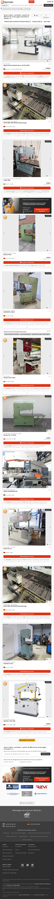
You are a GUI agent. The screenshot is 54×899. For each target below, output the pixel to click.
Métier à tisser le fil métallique (18, 833)
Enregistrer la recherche (27, 740)
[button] (52, 1)
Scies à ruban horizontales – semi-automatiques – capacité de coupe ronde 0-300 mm (28, 334)
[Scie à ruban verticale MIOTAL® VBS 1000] (27, 699)
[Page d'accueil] (1, 8)
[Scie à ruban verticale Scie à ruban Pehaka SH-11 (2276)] (27, 413)
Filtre (36, 15)
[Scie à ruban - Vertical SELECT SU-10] (27, 527)
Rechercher (49, 5)
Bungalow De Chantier (26, 762)
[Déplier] (27, 81)
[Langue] (50, 1)
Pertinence (46, 17)
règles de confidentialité (24, 894)
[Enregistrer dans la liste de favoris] (50, 64)
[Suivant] (50, 44)
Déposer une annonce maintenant (42, 210)
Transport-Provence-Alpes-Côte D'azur (39, 836)
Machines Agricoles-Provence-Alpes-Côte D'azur (39, 833)
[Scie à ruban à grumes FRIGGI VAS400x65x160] (27, 470)
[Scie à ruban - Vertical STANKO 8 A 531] (27, 642)
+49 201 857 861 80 (10, 824)
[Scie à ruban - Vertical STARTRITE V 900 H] (27, 290)
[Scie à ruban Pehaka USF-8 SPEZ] (27, 356)
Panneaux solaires (8, 762)
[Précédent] (3, 44)
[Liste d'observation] (48, 1)
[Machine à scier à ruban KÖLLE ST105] (27, 233)
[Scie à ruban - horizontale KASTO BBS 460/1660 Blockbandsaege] (27, 101)
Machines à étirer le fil (11, 836)
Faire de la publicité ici (27, 803)
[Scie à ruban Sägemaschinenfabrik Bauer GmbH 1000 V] (27, 44)
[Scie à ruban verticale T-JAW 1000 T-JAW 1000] (27, 159)
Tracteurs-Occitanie (27, 839)
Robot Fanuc (6, 833)
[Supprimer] (30, 21)
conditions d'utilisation (39, 894)
